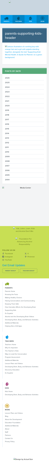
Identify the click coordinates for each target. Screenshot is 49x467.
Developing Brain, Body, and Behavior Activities (21, 320)
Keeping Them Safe (12, 304)
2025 (7, 82)
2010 (7, 152)
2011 (7, 147)
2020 (7, 106)
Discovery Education (12, 370)
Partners (8, 435)
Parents (6, 21)
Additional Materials (12, 323)
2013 (7, 138)
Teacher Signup (28, 271)
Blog (6, 416)
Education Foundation (12, 423)
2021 (7, 101)
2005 (7, 175)
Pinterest (31, 257)
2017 (7, 119)
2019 (7, 110)
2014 (7, 133)
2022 (7, 96)
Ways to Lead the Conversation (16, 354)
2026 (7, 78)
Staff (6, 432)
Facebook (9, 253)
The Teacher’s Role (12, 351)
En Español (9, 313)
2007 (7, 166)
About (7, 429)
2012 (7, 143)
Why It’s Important (11, 348)
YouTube (8, 260)
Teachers (18, 21)
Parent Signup (10, 271)
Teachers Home (10, 345)
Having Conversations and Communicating (20, 301)
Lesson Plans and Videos (14, 363)
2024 (7, 87)
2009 (7, 156)
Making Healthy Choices (13, 298)
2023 (7, 92)
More (42, 21)
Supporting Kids (10, 310)
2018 (7, 115)
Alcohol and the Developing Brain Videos (19, 317)
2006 (7, 170)
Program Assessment (12, 357)
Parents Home (10, 291)
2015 (7, 129)
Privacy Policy (10, 442)
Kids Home (9, 391)
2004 (7, 180)
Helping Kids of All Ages (13, 326)
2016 (7, 124)
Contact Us (9, 438)
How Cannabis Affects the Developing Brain (20, 307)
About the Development (13, 419)
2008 (7, 161)
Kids (30, 21)
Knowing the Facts (11, 294)
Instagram (9, 257)
